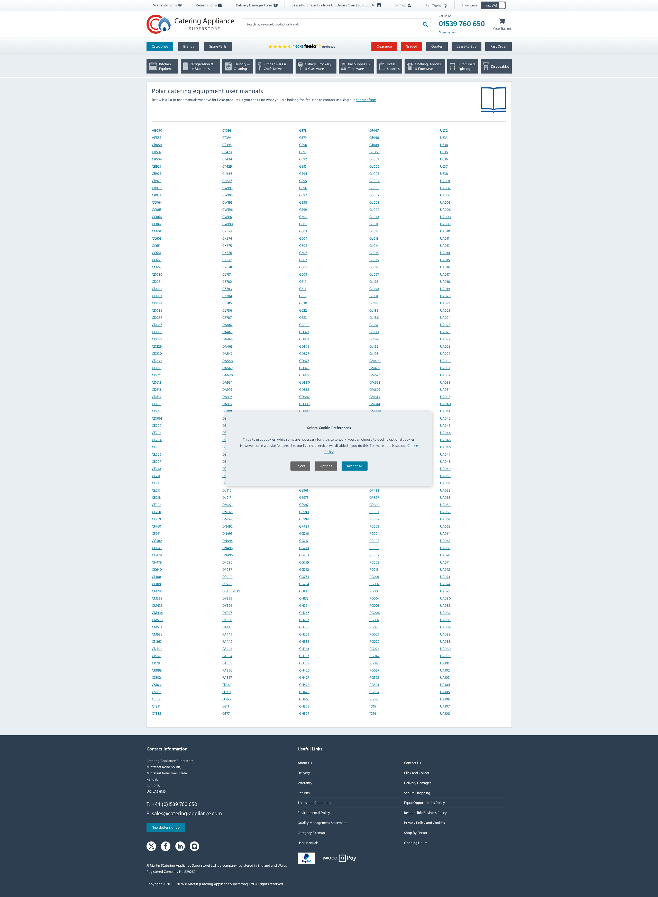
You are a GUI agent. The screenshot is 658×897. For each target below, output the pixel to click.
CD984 (157, 418)
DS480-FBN (231, 591)
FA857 (227, 677)
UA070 (445, 555)
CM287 (157, 591)
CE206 (156, 454)
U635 (444, 152)
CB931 (156, 195)
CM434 (157, 612)
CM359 (157, 598)
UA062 (445, 526)
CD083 (157, 295)
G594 (303, 173)
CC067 (156, 223)
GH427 (304, 677)
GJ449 (374, 144)
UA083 (445, 619)
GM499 (374, 367)
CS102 (156, 677)
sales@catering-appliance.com (187, 813)
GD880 (304, 382)
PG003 (374, 591)
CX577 (226, 259)
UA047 (445, 454)
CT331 (156, 706)
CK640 (157, 569)
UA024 (445, 317)
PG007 (374, 619)
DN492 (227, 526)
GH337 (304, 655)
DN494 (227, 540)
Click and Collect (416, 772)
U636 (444, 159)
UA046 (445, 447)
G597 (303, 195)
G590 (303, 144)
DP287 (227, 569)
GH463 (304, 699)
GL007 (374, 195)
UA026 (445, 331)
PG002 (374, 583)
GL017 (373, 267)
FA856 (227, 670)
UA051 (445, 483)
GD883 (304, 403)
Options (326, 465)
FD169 (226, 684)
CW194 (227, 195)
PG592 (374, 677)
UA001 (445, 180)
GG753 (304, 555)
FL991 (226, 691)
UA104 (445, 684)
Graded (411, 46)
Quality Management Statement (322, 822)
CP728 (156, 655)
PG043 (374, 663)
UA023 (445, 310)
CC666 (156, 267)
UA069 (445, 547)
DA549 (227, 367)
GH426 (304, 670)
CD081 (157, 281)
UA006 (445, 209)
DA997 (227, 403)
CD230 (157, 353)
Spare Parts (218, 46)
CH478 (157, 555)
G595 (303, 180)
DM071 (227, 504)
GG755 (304, 562)
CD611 (156, 375)
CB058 (157, 144)
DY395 (227, 598)
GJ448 (374, 137)
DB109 (227, 411)
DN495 (227, 547)
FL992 (226, 699)
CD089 (157, 339)
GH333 (304, 648)
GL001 (374, 159)
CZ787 (226, 317)
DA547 (227, 353)
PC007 (374, 555)
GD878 (304, 367)
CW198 (227, 223)
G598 (303, 202)
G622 (303, 310)
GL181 (373, 295)
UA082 (445, 612)
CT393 (226, 130)
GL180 (374, 288)
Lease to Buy (466, 46)
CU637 (227, 180)
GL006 (374, 188)
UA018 (445, 281)
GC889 (304, 324)
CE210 (156, 468)
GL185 (373, 310)
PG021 (374, 634)
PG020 (374, 627)
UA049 (445, 468)
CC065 (157, 209)
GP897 (374, 497)
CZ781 (226, 274)
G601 (303, 223)
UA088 (445, 641)
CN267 (156, 641)
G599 (303, 209)
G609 (303, 274)
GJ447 (373, 130)
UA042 (445, 418)
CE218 (156, 497)
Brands (188, 46)
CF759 (156, 519)
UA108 (445, 713)
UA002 (445, 188)
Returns (304, 792)
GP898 (374, 504)
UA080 (445, 598)
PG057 (374, 670)
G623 (303, 317)
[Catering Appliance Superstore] (190, 24)
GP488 (374, 490)
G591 (302, 152)
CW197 (227, 216)
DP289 (227, 583)
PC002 (374, 519)
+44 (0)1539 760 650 (174, 804)
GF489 (304, 526)
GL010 (374, 216)
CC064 (157, 202)
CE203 (156, 432)
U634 (444, 144)
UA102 (445, 670)
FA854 (227, 655)
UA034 (445, 389)
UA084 (445, 627)
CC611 (156, 245)
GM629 (374, 389)
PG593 (374, 684)
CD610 (156, 367)
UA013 (445, 245)
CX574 (227, 238)
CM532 (157, 634)
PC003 (374, 526)
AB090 (157, 130)
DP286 (227, 562)
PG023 (374, 648)
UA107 (445, 706)
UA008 (445, 216)
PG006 (374, 612)
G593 (303, 166)
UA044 (445, 432)
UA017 (445, 274)
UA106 (445, 699)
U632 (444, 130)
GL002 (374, 166)
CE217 (156, 490)
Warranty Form (165, 5)
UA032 (445, 375)
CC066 (157, 216)
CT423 (227, 152)
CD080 (157, 274)
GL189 (373, 339)
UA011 (444, 238)
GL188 (374, 331)
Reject (300, 465)
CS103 (156, 684)
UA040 (445, 403)
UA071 (445, 562)
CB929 (156, 180)
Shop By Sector (415, 832)
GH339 (304, 663)
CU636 (227, 173)
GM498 (374, 360)
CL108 (156, 576)
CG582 (157, 540)
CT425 (227, 166)
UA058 (445, 504)
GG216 (304, 533)
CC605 (157, 238)
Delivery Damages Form (254, 5)
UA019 (445, 288)
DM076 (227, 519)
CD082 (157, 288)
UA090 (445, 655)
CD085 (157, 310)
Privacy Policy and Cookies (424, 822)
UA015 (445, 259)
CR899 (157, 670)
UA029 (445, 353)
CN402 (157, 648)
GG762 (304, 569)
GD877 (304, 360)
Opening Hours (415, 842)
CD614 (156, 396)
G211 (225, 706)
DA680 (227, 375)
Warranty (305, 782)
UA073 (445, 576)
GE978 (304, 497)
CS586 (156, 691)
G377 (225, 713)
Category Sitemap (311, 832)
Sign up (401, 5)
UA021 (445, 303)
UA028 (445, 346)
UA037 (445, 396)
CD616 (156, 411)
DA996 (227, 396)
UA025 (445, 324)
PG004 (374, 598)
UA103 (445, 677)
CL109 (156, 583)
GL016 (373, 259)
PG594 (374, 691)
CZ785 (227, 303)
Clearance (384, 46)
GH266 (304, 612)
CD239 (157, 360)
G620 (303, 303)
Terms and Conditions (314, 802)
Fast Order (498, 46)
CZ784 (227, 295)
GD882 (304, 396)
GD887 (304, 411)
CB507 (156, 152)
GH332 (304, 641)
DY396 (227, 605)
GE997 (303, 504)
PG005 (374, 605)
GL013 (373, 238)
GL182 (373, 303)
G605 (303, 245)
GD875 (304, 346)
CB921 (156, 166)
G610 (303, 281)
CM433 (157, 605)
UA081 (445, 605)
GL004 (374, 180)
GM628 (374, 382)
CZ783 (227, 288)
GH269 (304, 634)
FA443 (227, 648)
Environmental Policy (314, 812)
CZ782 (227, 281)
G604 (303, 238)
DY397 (227, 612)
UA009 (445, 223)
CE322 (156, 504)
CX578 (227, 267)
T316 (372, 713)
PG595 (374, 699)
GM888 (375, 411)
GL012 (373, 231)
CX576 (227, 252)
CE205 (156, 447)
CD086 (157, 317)
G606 (303, 252)
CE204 (157, 439)
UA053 (445, 497)
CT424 (227, 159)
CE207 (156, 461)
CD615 (156, 403)
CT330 (156, 699)
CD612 (156, 382)
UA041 (445, 411)
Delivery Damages (417, 782)
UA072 (445, 569)
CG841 (157, 547)
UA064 (445, 533)
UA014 (445, 252)
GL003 (374, 173)
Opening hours (448, 32)
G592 (303, 159)
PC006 (374, 547)
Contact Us (412, 762)
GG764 (304, 583)
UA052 (445, 490)
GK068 (374, 152)
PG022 (374, 641)
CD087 (157, 324)
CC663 (156, 259)
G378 (303, 130)
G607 (303, 259)
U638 (444, 173)
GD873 (304, 331)
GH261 (304, 605)
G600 (303, 216)
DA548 (227, 360)
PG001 (374, 576)
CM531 (157, 627)
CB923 (156, 173)
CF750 (156, 511)
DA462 (227, 324)
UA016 (445, 267)
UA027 (445, 339)
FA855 (227, 663)
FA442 (227, 641)
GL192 (373, 346)
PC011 (373, 569)
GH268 (304, 627)
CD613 (156, 389)
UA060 (445, 511)
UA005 (445, 202)
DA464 (227, 339)
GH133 (304, 598)
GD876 (304, 353)
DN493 (227, 533)
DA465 (227, 346)
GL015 (373, 252)
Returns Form (206, 5)
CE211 (156, 475)
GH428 (304, 684)
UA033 (445, 382)
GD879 (304, 375)
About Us (305, 762)
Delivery (304, 772)
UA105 (445, 691)
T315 (372, 706)
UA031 (445, 367)
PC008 (374, 562)
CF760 (156, 526)
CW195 (227, 202)
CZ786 (227, 310)
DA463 (227, 331)
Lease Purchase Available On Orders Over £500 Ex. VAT (334, 5)
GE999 (304, 519)
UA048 (445, 461)
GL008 (374, 202)
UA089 (445, 648)
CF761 (156, 533)
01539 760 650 (462, 24)
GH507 (304, 713)
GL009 (374, 209)
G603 (303, 231)
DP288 (227, 576)
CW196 (227, 209)
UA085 (445, 634)
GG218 (304, 547)
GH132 (304, 591)
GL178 (373, 281)
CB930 (157, 188)
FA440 (227, 627)
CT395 (226, 144)
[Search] (425, 24)
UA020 (445, 295)
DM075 (227, 511)
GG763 (304, 576)
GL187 (373, 324)
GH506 (304, 706)
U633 (444, 137)
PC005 (374, 540)
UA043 (445, 425)
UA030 (445, 360)
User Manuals (308, 842)
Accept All (354, 465)
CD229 (157, 346)
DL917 (226, 497)
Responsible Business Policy (425, 812)
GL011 (373, 223)
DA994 (227, 382)
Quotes (437, 46)
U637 (443, 166)
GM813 (374, 396)
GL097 (374, 274)
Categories (160, 46)
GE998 (304, 511)
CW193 (227, 188)
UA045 (445, 439)
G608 (303, 267)
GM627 (374, 375)
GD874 (304, 339)
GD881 (304, 389)
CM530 (157, 619)
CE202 (156, 425)
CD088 (157, 331)
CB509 (157, 159)
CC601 (156, 231)
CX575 (227, 245)
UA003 (445, 195)
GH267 (304, 619)
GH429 (304, 691)
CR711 (156, 663)
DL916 (226, 490)
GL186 (373, 317)
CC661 (156, 252)
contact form (366, 99)
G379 (303, 137)
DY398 (227, 619)
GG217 (303, 540)
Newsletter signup (166, 827)
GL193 (373, 353)
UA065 (445, 540)
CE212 (156, 483)
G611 (302, 288)
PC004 (374, 533)
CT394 (227, 137)
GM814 (374, 403)
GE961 (303, 490)
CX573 (227, 231)
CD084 (157, 303)
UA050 (445, 475)
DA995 (227, 389)
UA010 (445, 231)
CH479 (157, 562)
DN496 (227, 555)
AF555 (156, 137)
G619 (302, 295)
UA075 (445, 591)
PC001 (374, 511)
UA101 (444, 663)
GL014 (374, 245)
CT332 (156, 713)
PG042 (374, 655)
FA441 (227, 634)
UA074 (445, 583)
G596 (303, 188)
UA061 (445, 519)
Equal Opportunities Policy (424, 802)
